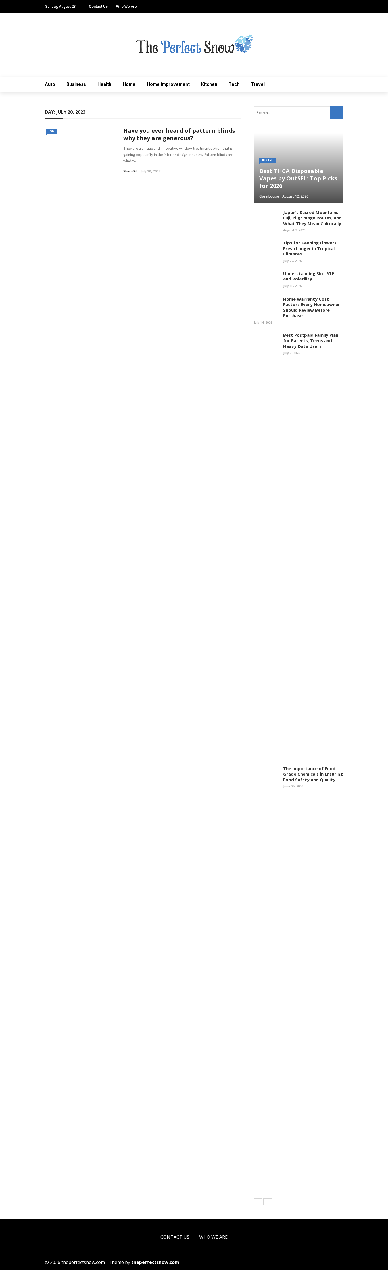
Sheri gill (130, 171)
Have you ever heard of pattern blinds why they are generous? (179, 134)
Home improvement (168, 84)
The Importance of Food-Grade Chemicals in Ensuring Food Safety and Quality (313, 774)
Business (76, 84)
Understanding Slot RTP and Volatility (308, 276)
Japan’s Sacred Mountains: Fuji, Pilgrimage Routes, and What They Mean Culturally (312, 217)
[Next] (267, 1201)
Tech (234, 84)
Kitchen (209, 84)
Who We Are (126, 6)
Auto (50, 84)
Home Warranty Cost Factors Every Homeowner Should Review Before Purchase (311, 307)
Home (129, 84)
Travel (258, 84)
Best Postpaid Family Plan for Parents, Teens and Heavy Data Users (310, 340)
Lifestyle (267, 160)
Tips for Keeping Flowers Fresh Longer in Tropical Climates (310, 248)
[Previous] (258, 1201)
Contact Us (98, 6)
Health (104, 84)
